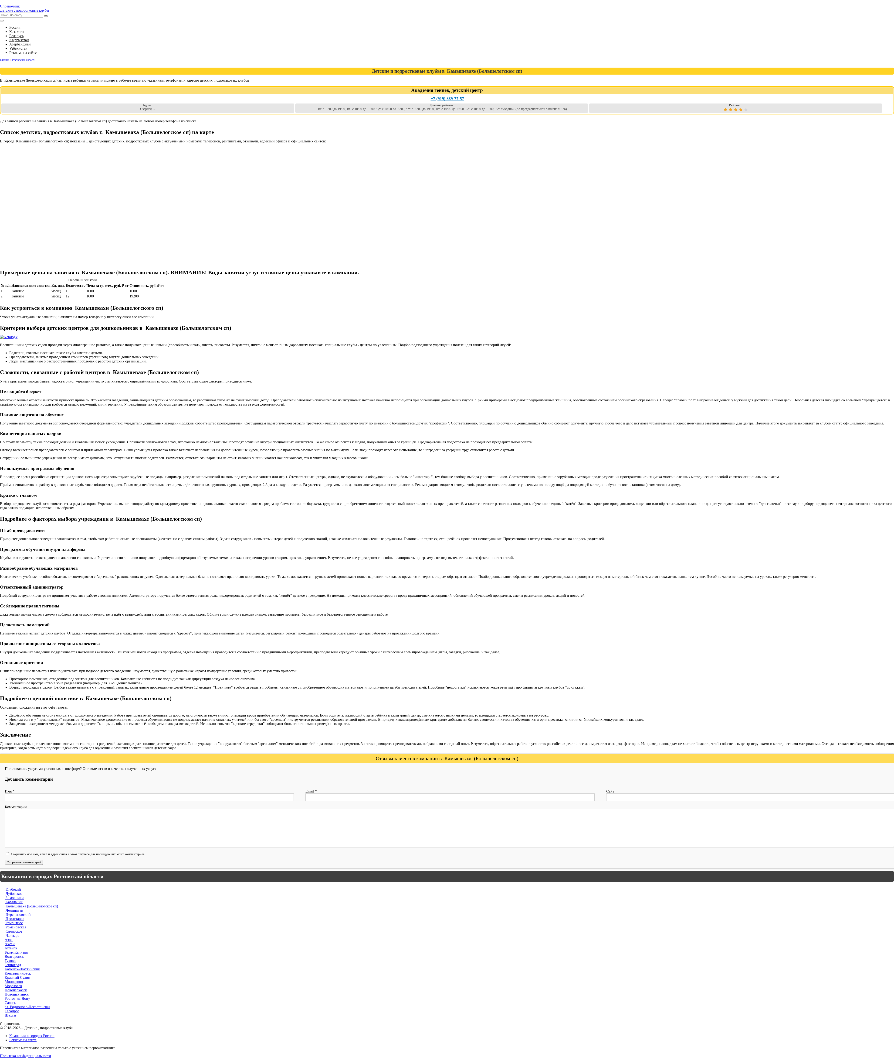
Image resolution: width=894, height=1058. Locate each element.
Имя (9, 791)
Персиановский (18, 915)
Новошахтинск (17, 994)
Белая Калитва (16, 952)
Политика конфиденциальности (25, 1056)
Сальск (10, 1003)
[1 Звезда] (725, 109)
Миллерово (14, 982)
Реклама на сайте (23, 1040)
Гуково (10, 961)
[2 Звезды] (730, 109)
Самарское (13, 931)
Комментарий (16, 807)
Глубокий (13, 889)
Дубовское (13, 894)
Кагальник (14, 902)
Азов (9, 940)
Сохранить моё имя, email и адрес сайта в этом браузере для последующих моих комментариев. (78, 854)
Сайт (610, 791)
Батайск (11, 948)
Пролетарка (14, 919)
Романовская (15, 927)
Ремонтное (14, 923)
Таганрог (12, 1011)
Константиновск (18, 973)
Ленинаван (14, 910)
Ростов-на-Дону (17, 998)
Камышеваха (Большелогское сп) (31, 906)
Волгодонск (14, 956)
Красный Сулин (17, 977)
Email (311, 791)
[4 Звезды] (740, 109)
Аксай (10, 944)
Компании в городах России (31, 1036)
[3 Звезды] (735, 109)
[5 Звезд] (746, 109)
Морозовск (13, 986)
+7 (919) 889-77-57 (447, 98)
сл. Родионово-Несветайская (27, 1007)
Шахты (10, 1015)
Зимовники (14, 898)
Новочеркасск (16, 990)
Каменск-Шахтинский (22, 969)
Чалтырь (12, 935)
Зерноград (13, 965)
